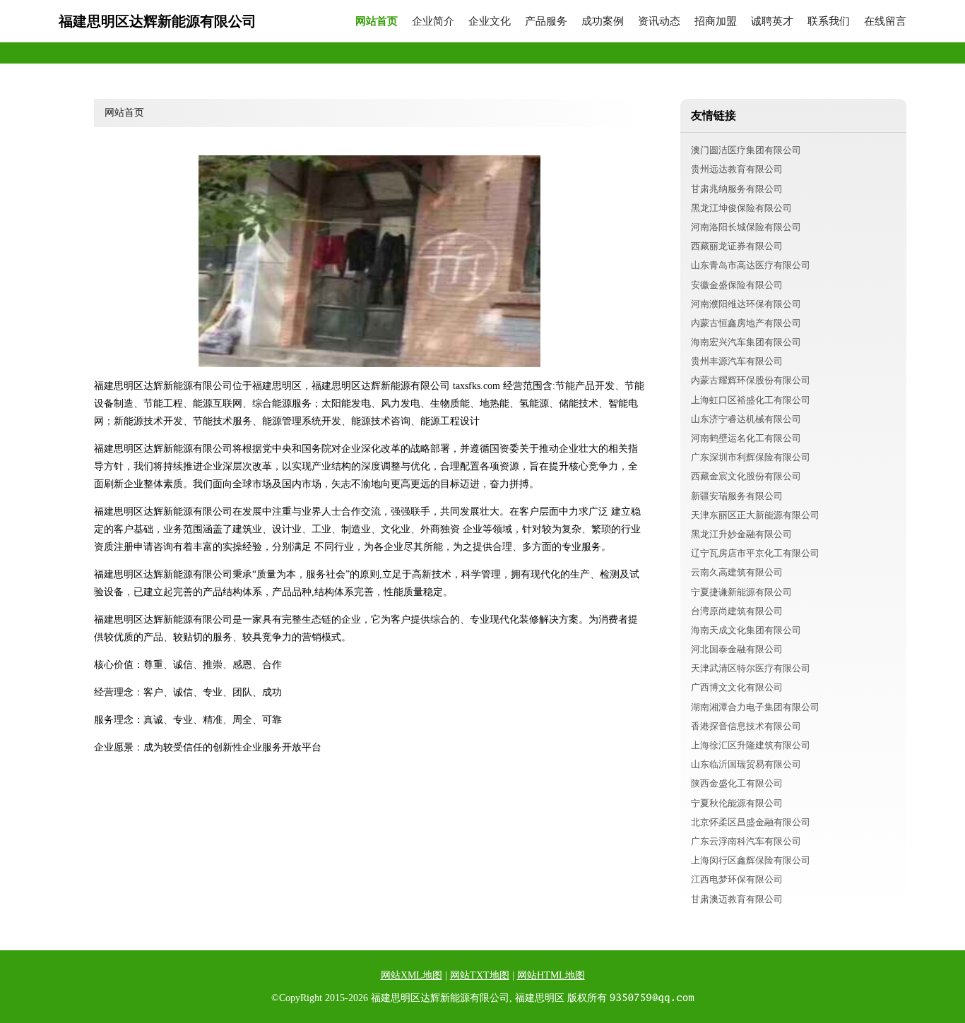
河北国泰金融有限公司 (737, 649)
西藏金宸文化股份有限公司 (746, 476)
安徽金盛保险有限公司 (737, 285)
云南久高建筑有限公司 (737, 572)
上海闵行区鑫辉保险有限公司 (750, 860)
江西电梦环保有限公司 (737, 879)
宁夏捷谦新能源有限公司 (741, 592)
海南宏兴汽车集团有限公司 (746, 342)
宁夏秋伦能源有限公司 (737, 803)
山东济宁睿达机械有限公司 (746, 419)
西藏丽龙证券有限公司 (737, 246)
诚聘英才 (772, 21)
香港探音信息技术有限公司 (746, 726)
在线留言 (885, 21)
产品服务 (546, 21)
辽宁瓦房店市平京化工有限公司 (755, 553)
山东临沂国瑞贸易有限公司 (746, 764)
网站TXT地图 (479, 975)
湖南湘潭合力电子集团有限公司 (755, 707)
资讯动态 (659, 21)
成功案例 (602, 21)
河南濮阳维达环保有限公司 (746, 304)
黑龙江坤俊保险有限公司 (741, 208)
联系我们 (828, 21)
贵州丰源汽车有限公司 (737, 361)
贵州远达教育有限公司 (737, 169)
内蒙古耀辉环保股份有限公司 (750, 380)
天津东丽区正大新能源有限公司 (755, 515)
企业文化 (489, 21)
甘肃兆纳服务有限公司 (737, 189)
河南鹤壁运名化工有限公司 (746, 438)
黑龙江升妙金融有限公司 (741, 534)
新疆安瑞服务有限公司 (737, 496)
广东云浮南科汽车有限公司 (746, 841)
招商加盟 (715, 21)
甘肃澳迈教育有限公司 (737, 899)
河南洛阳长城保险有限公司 (746, 227)
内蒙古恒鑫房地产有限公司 (746, 323)
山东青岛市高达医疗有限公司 (750, 265)
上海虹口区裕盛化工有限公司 (750, 400)
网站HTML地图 (551, 975)
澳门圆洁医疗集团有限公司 (746, 150)
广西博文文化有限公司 (737, 687)
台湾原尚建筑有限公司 (737, 611)
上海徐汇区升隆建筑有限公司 (750, 745)
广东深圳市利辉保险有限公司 (750, 457)
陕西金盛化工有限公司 (737, 783)
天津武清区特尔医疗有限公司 (750, 668)
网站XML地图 (411, 975)
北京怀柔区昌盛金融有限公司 (750, 822)
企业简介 (433, 21)
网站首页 (376, 21)
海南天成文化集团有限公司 (746, 630)
